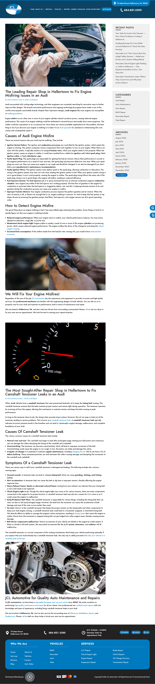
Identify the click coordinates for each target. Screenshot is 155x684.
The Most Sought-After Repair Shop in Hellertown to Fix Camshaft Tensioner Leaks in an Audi (50, 392)
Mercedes (54, 654)
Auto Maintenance (123, 104)
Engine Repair (86, 658)
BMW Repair (121, 112)
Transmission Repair (121, 662)
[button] (152, 208)
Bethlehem (83, 613)
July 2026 (119, 141)
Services (48, 9)
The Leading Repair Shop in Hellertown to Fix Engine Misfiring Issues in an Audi (48, 93)
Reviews (67, 9)
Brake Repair (118, 650)
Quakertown (10, 616)
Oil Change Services (121, 658)
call (86, 309)
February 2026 (121, 159)
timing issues (80, 513)
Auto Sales (107, 9)
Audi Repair (34, 100)
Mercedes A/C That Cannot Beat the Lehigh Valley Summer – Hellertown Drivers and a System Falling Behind (131, 56)
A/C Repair (85, 650)
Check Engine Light (89, 654)
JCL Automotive (38, 298)
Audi (52, 658)
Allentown (74, 613)
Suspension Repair (88, 662)
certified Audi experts (84, 605)
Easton (91, 613)
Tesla (52, 662)
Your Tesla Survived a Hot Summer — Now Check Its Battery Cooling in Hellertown (130, 36)
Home (32, 9)
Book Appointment (93, 9)
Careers (74, 9)
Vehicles (58, 9)
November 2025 (122, 170)
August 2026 (121, 138)
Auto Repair (120, 108)
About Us (38, 9)
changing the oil (78, 451)
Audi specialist (65, 127)
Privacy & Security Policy (141, 677)
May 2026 (120, 148)
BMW (52, 650)
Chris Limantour (12, 100)
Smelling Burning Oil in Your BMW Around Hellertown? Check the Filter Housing (130, 46)
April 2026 (120, 152)
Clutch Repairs (118, 654)
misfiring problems (14, 113)
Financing (81, 9)
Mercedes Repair (122, 116)
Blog (12, 664)
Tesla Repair (120, 120)
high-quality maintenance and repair (29, 605)
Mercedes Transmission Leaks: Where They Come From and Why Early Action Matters (131, 79)
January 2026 (121, 163)
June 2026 (120, 145)
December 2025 (122, 166)
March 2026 (120, 156)
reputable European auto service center (52, 602)
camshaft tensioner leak (61, 420)
